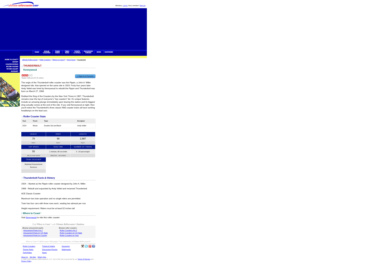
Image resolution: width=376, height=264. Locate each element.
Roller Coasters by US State (71, 233)
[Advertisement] (73, 28)
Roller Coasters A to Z (68, 230)
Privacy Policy (26, 261)
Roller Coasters (45, 60)
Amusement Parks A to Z (33, 230)
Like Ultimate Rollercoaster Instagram (82, 246)
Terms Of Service (84, 259)
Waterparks (66, 250)
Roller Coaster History (10, 62)
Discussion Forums (88, 52)
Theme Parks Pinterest (89, 246)
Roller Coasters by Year (69, 235)
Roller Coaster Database (10, 59)
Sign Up (142, 5)
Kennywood (71, 60)
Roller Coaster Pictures (10, 69)
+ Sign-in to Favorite (85, 76)
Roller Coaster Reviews (10, 64)
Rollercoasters (47, 52)
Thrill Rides (67, 52)
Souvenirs (109, 52)
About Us (24, 257)
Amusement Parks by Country (35, 235)
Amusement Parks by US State (35, 233)
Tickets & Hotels (48, 246)
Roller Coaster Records (10, 66)
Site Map (33, 257)
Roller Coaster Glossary (10, 71)
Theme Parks (57, 52)
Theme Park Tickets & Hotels (77, 52)
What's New (42, 257)
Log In (125, 5)
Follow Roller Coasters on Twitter (86, 246)
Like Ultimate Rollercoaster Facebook (93, 246)
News (99, 52)
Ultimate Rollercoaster (20, 4)
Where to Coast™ (58, 60)
